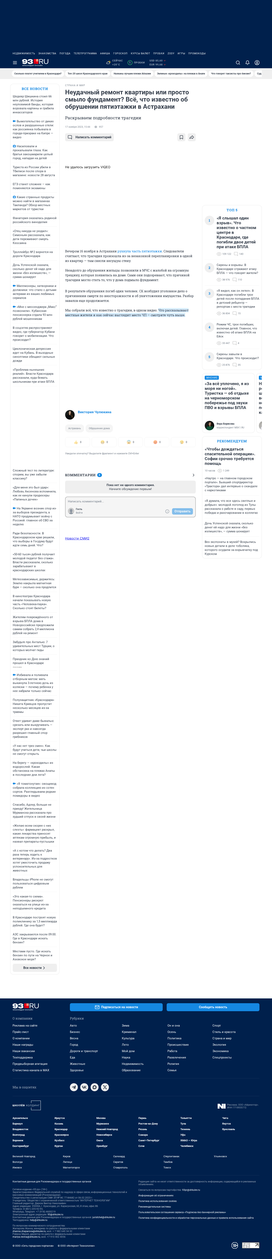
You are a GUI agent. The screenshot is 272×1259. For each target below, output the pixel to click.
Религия (173, 1064)
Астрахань (74, 428)
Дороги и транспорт (84, 1051)
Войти (79, 512)
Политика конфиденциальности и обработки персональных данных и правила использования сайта (196, 1218)
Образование (131, 1070)
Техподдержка (23, 1057)
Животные (77, 1064)
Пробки (158, 53)
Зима (125, 1025)
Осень (171, 1032)
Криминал (129, 1032)
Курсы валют (140, 53)
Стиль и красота (224, 1032)
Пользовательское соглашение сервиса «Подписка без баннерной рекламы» (182, 1212)
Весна (74, 1038)
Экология (219, 1045)
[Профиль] (257, 62)
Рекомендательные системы (154, 1206)
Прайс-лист (21, 1032)
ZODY (171, 53)
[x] (105, 1087)
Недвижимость (24, 53)
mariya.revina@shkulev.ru (26, 1236)
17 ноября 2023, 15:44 (77, 127)
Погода (65, 53)
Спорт (216, 1025)
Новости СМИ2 (77, 538)
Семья (171, 1070)
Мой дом (128, 1051)
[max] (95, 1087)
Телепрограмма (85, 53)
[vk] (84, 1087)
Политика (174, 1038)
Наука (126, 1057)
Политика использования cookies (157, 1201)
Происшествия (178, 1045)
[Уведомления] (247, 62)
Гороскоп (120, 53)
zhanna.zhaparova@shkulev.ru (29, 1231)
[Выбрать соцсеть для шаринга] (192, 137)
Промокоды (197, 53)
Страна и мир (221, 1038)
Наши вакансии (24, 1051)
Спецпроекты (222, 1057)
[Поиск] (238, 62)
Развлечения (176, 1057)
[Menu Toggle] (15, 62)
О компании (21, 1038)
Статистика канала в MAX (31, 1070)
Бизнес (75, 1032)
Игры (181, 53)
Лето (125, 1045)
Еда (72, 1057)
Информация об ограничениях (155, 1195)
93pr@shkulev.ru (191, 1190)
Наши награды (23, 1045)
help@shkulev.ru (38, 1220)
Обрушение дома (99, 428)
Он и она (173, 1025)
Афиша (105, 53)
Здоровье (77, 1070)
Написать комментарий (93, 137)
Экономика (220, 1051)
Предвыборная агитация (30, 1064)
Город (74, 1045)
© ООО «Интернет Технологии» (76, 1245)
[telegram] (74, 1087)
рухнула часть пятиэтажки (139, 251)
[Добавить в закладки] (181, 137)
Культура (128, 1038)
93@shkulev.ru (55, 1214)
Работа (172, 1051)
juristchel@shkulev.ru (103, 1217)
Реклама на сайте (25, 1025)
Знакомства (47, 53)
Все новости (35, 88)
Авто (73, 1025)
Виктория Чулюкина (94, 412)
